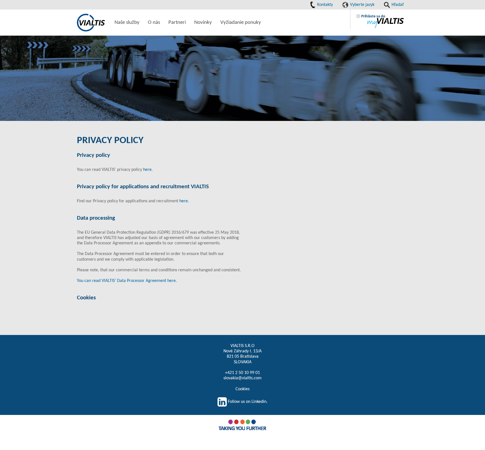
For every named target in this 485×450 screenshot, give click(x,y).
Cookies (242, 389)
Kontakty (324, 5)
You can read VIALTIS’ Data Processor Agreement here (126, 281)
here (147, 169)
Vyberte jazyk (361, 5)
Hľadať (397, 5)
